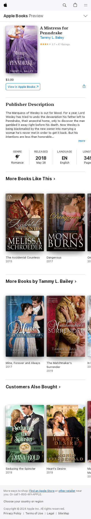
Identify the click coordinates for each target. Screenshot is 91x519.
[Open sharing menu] (83, 86)
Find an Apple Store (42, 490)
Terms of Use (34, 513)
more (81, 140)
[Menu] (85, 5)
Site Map (63, 513)
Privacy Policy (12, 513)
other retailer (67, 490)
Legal (50, 513)
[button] (64, 5)
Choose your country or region (23, 501)
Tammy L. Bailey (52, 38)
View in (21, 86)
